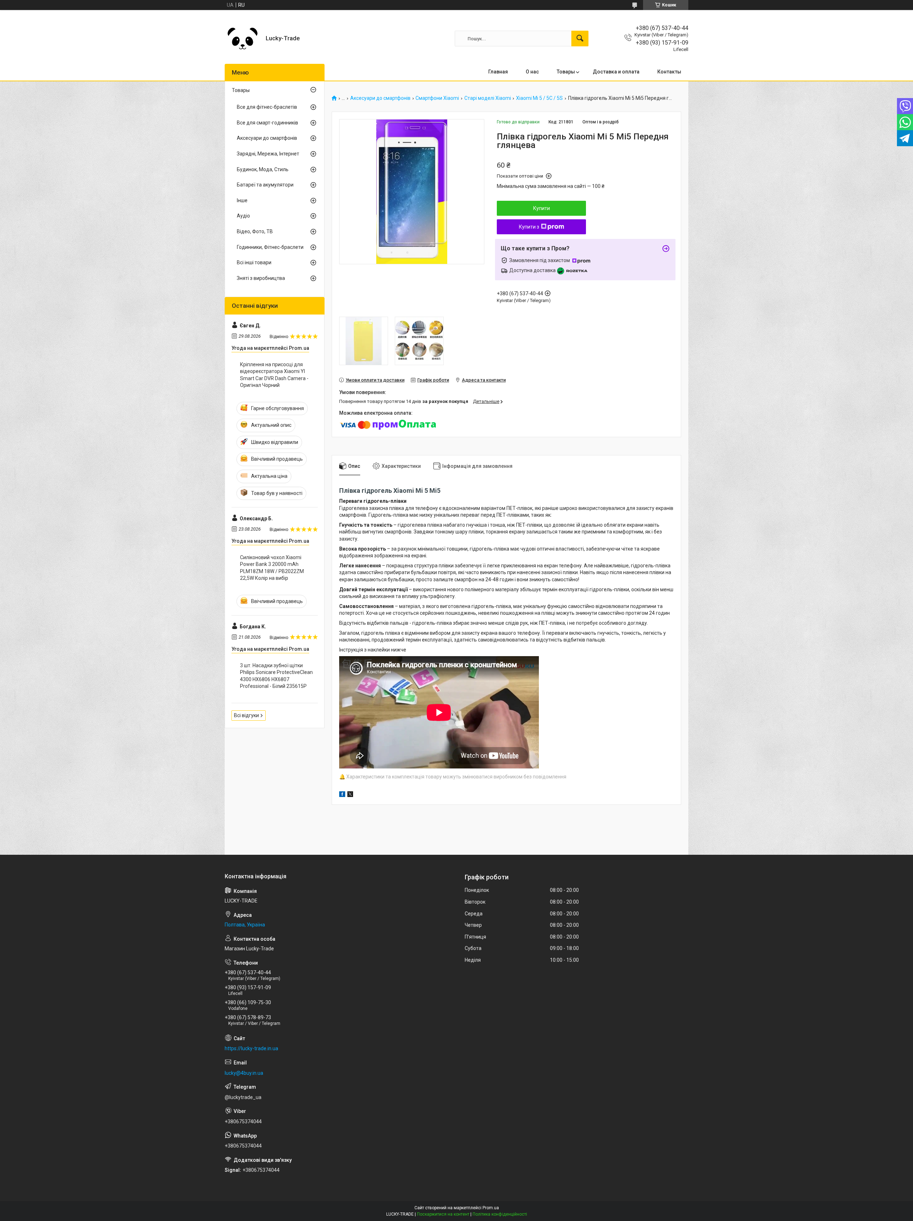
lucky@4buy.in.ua (244, 1073)
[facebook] (342, 795)
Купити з (529, 227)
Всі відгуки (246, 715)
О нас (532, 72)
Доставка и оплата (616, 72)
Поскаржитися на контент (443, 1214)
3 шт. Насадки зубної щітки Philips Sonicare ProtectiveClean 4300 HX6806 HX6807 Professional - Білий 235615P (276, 676)
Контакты (669, 72)
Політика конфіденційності (500, 1214)
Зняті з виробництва (261, 278)
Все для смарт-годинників (267, 123)
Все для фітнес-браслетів (267, 107)
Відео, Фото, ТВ (255, 231)
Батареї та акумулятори (265, 185)
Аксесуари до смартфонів (380, 98)
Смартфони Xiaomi (437, 98)
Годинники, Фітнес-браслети (270, 247)
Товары (566, 72)
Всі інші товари (254, 262)
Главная (498, 72)
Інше (242, 200)
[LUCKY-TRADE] (242, 38)
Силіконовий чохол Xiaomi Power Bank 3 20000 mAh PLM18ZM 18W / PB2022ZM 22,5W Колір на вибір (272, 568)
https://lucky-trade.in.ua (251, 1048)
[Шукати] (579, 38)
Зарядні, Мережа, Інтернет (268, 154)
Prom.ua (491, 1207)
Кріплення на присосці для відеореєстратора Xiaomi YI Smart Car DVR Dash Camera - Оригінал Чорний (274, 375)
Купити (541, 208)
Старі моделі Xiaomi (487, 98)
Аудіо (243, 216)
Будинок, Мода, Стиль (263, 169)
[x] (350, 795)
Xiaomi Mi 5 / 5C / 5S (539, 98)
